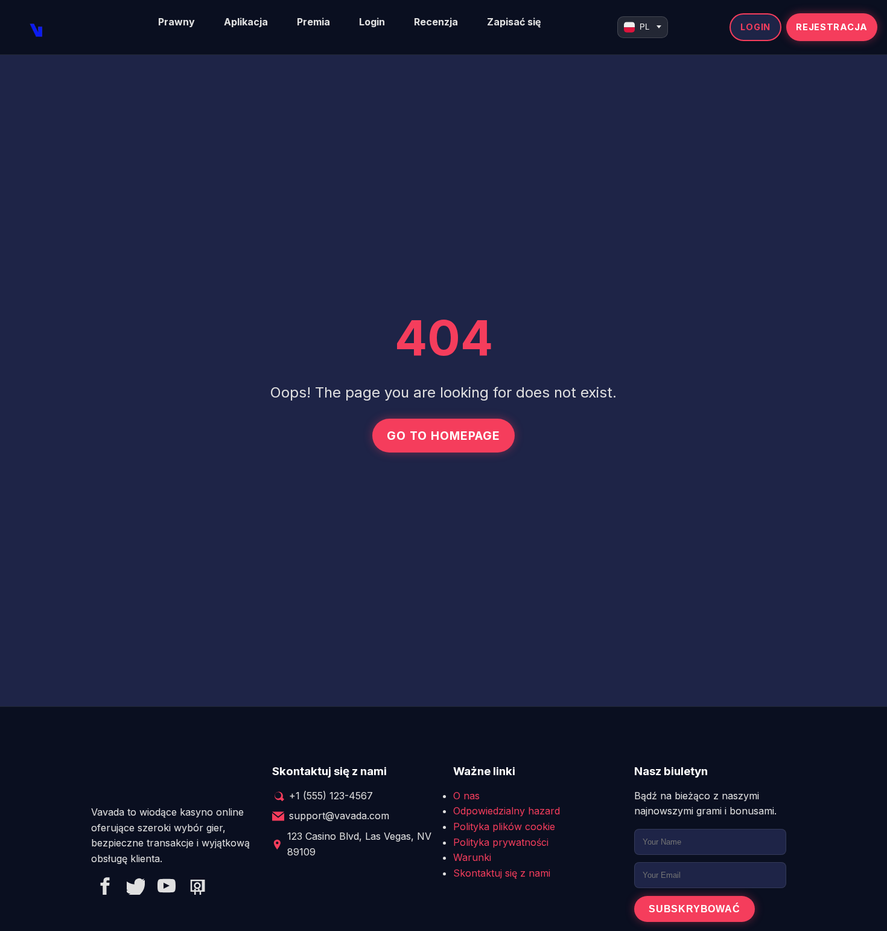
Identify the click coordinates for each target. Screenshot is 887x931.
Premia (313, 22)
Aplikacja (246, 22)
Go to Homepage (443, 435)
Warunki (472, 857)
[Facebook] (105, 888)
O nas (466, 796)
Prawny (176, 22)
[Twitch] (197, 888)
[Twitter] (136, 888)
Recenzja (436, 22)
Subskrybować (694, 909)
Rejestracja (832, 27)
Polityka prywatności (500, 842)
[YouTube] (166, 888)
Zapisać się (514, 22)
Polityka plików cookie (504, 826)
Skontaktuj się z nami (501, 873)
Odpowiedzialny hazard (506, 811)
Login (372, 22)
